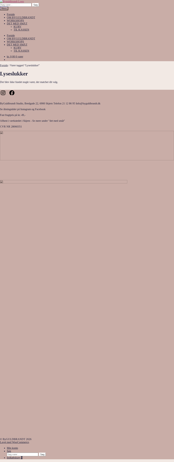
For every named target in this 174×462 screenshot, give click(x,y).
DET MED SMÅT (17, 23)
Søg (35, 5)
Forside (11, 14)
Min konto (12, 448)
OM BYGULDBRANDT (21, 17)
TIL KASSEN (21, 29)
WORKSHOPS (15, 20)
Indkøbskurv (14, 457)
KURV (17, 26)
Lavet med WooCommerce (14, 442)
